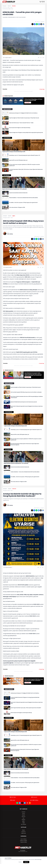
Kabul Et (26, 862)
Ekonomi (23, 816)
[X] (22, 803)
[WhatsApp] (17, 803)
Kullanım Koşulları (23, 840)
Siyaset (23, 815)
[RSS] (30, 803)
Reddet (20, 862)
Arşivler (13, 800)
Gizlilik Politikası (35, 800)
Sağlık (23, 822)
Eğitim (23, 821)
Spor (23, 818)
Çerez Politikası (23, 839)
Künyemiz (35, 797)
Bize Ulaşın (13, 797)
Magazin (23, 819)
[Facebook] (20, 803)
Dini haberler (23, 824)
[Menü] (44, 1)
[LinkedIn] (25, 803)
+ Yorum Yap (41, 89)
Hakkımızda (23, 833)
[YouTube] (27, 803)
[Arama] (42, 1)
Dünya (23, 813)
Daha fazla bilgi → (38, 859)
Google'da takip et (7, 57)
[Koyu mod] (40, 1)
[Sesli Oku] (39, 57)
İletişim (23, 830)
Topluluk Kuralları (23, 842)
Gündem (23, 811)
